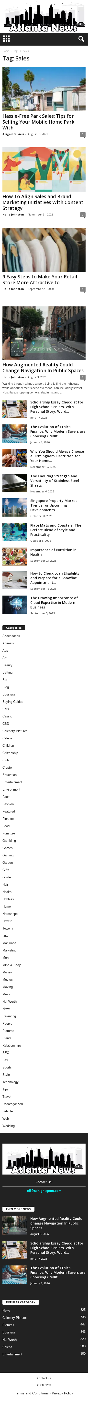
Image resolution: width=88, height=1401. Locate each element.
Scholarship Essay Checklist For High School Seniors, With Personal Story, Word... (56, 407)
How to (7, 921)
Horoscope (10, 914)
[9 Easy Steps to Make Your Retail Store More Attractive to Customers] (44, 250)
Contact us (44, 1378)
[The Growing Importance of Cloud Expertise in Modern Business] (14, 605)
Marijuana (9, 943)
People (7, 1023)
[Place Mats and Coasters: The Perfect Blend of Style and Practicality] (14, 532)
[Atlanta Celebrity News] (44, 16)
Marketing (9, 950)
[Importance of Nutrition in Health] (14, 557)
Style (6, 1075)
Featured (8, 811)
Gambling (9, 841)
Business (9, 694)
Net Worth (9, 1001)
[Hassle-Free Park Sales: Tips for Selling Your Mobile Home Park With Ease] (44, 89)
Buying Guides (12, 702)
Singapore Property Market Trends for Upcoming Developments (53, 505)
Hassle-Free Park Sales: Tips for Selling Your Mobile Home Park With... (38, 122)
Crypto (7, 767)
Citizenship (10, 753)
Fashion (8, 804)
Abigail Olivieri (13, 134)
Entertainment (12, 782)
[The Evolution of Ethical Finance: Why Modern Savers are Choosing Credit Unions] (14, 433)
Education (9, 775)
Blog (5, 687)
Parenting (9, 1016)
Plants (6, 1038)
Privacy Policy (62, 1393)
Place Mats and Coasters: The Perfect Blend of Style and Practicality (55, 530)
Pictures (8, 1031)
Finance (8, 819)
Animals (8, 643)
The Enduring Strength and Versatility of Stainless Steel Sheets (54, 481)
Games (7, 848)
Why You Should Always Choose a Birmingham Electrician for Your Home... (57, 456)
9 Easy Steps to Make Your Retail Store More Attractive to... (39, 280)
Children (8, 745)
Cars (5, 709)
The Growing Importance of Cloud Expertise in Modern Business (54, 602)
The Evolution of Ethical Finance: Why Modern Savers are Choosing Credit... (57, 431)
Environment (11, 789)
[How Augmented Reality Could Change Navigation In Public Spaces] (44, 333)
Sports (7, 1067)
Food (6, 826)
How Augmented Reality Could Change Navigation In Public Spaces (43, 368)
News (6, 1009)
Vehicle (7, 1111)
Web (5, 1118)
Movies (7, 979)
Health (6, 892)
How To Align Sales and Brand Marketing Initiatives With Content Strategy (42, 202)
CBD (5, 723)
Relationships (12, 1045)
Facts (6, 797)
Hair (5, 884)
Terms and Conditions (32, 1393)
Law (5, 936)
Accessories (11, 636)
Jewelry (7, 928)
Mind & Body (11, 965)
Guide (6, 877)
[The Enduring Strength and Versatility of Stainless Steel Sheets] (14, 483)
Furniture (8, 833)
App (5, 650)
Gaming (7, 855)
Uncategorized (12, 1104)
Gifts (5, 870)
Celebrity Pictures (15, 731)
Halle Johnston (13, 214)
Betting (7, 672)
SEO (5, 1053)
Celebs (7, 738)
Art (4, 658)
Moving (7, 987)
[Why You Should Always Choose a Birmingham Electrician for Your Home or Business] (14, 458)
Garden (7, 862)
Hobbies (8, 899)
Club (5, 760)
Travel (6, 1096)
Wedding (8, 1126)
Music (6, 994)
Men (5, 958)
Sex (5, 1060)
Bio (4, 680)
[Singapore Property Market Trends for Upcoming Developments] (14, 507)
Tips (5, 1089)
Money (7, 972)
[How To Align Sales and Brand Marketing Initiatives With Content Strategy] (44, 169)
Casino (7, 716)
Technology (10, 1082)
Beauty (7, 665)
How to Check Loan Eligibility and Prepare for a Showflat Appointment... (55, 578)
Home (5, 51)
